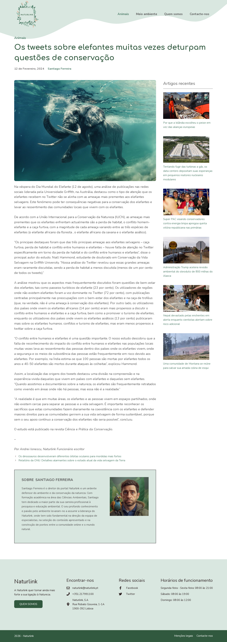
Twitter (130, 594)
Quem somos (173, 14)
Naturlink (28, 636)
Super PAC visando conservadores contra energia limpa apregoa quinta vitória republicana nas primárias (185, 223)
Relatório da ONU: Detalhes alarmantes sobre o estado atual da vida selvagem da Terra (71, 460)
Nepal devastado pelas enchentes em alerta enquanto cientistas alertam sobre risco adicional (187, 320)
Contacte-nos (199, 14)
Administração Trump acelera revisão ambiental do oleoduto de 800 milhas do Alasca (188, 272)
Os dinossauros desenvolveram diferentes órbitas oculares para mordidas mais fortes (69, 456)
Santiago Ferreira (59, 69)
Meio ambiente (146, 14)
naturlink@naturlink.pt (85, 588)
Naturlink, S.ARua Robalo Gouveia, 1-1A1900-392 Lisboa (88, 604)
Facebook (132, 588)
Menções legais (183, 636)
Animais (123, 14)
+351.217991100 (83, 594)
